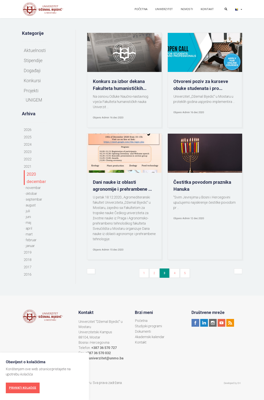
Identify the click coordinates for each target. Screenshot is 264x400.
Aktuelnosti (35, 50)
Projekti (31, 90)
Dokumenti (143, 331)
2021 (28, 166)
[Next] (238, 271)
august (31, 205)
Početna (141, 9)
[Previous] (91, 271)
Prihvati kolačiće (22, 387)
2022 (28, 159)
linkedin (204, 323)
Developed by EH (232, 383)
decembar (36, 181)
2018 (28, 260)
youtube (221, 323)
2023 (28, 152)
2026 (28, 130)
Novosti (187, 9)
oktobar (31, 193)
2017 (28, 267)
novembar (33, 188)
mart (29, 234)
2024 (28, 144)
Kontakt (207, 9)
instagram (213, 323)
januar (30, 246)
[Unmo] (47, 9)
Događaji (32, 70)
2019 (28, 252)
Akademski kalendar (149, 337)
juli (28, 211)
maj (28, 223)
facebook (195, 323)
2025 (28, 137)
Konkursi (32, 80)
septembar (34, 199)
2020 (31, 174)
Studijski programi (148, 326)
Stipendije (33, 60)
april (29, 228)
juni (28, 217)
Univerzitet (164, 9)
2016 (28, 274)
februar (31, 240)
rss (230, 323)
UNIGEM (34, 100)
